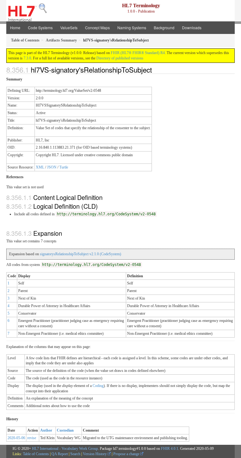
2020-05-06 (16, 438)
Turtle (63, 167)
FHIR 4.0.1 (169, 448)
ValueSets (69, 27)
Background (164, 27)
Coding (98, 386)
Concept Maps (97, 27)
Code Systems (40, 27)
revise (31, 438)
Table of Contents (36, 454)
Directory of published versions (119, 58)
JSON (51, 167)
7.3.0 (27, 58)
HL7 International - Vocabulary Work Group (65, 448)
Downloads (191, 27)
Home (15, 27)
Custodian (65, 430)
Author (46, 430)
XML (40, 167)
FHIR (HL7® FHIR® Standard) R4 (138, 53)
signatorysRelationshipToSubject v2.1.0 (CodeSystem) (80, 254)
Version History (95, 454)
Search (75, 454)
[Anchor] (155, 69)
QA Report (59, 454)
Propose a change (126, 454)
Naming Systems (131, 27)
